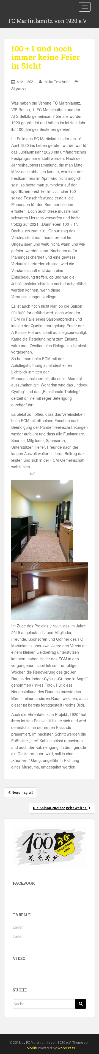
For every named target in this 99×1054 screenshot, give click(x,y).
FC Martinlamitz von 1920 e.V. (47, 20)
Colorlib (30, 1048)
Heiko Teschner (57, 81)
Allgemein (19, 88)
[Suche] (80, 1004)
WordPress (66, 1048)
